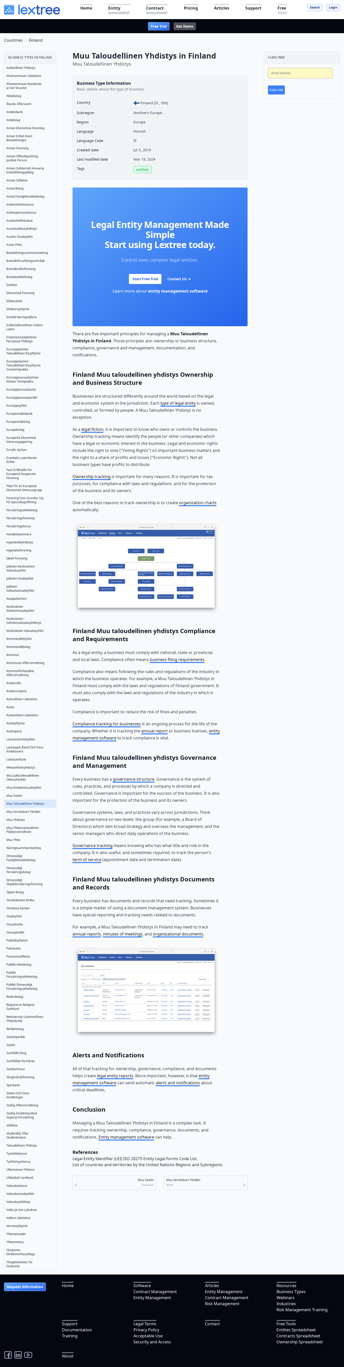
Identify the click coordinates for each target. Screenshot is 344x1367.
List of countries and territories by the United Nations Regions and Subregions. (148, 1164)
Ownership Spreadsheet (300, 1342)
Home (68, 1285)
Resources (286, 1285)
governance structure (133, 779)
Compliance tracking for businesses (107, 724)
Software (142, 1285)
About (68, 1356)
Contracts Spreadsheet (298, 1336)
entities (142, 169)
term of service (87, 859)
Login (333, 7)
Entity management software (126, 1137)
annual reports (87, 934)
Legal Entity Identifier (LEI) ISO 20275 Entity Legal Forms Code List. (135, 1158)
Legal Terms (144, 1324)
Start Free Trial (145, 278)
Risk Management (222, 1303)
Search (315, 7)
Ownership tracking (92, 476)
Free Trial (159, 26)
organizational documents (178, 934)
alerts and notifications (178, 1083)
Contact (212, 1324)
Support (70, 1324)
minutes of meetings (123, 934)
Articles (212, 1285)
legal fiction (92, 429)
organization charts (198, 502)
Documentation (77, 1330)
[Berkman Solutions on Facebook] (8, 1355)
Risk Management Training (302, 1309)
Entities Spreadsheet (296, 1330)
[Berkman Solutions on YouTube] (28, 1355)
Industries (286, 1303)
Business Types (291, 1291)
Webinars (286, 1297)
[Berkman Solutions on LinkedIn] (18, 1355)
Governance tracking (93, 845)
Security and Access (152, 1342)
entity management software (178, 291)
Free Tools (286, 1324)
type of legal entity (178, 403)
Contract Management (155, 1291)
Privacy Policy (146, 1330)
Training (70, 1336)
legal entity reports (115, 1075)
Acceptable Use (148, 1336)
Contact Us (179, 278)
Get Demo (184, 26)
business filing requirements (177, 659)
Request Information (25, 1286)
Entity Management (152, 1297)
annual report (154, 731)
